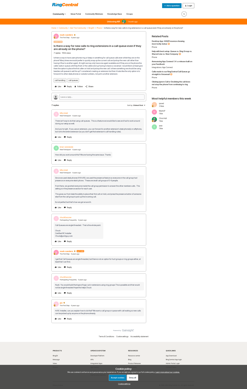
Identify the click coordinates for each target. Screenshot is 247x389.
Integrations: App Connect (162, 67)
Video (55, 363)
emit (160, 126)
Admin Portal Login (173, 363)
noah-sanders (66, 35)
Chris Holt (163, 118)
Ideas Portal (76, 14)
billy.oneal (64, 113)
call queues (73, 80)
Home (53, 28)
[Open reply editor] (99, 97)
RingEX (91, 28)
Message (56, 359)
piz (61, 303)
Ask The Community (78, 28)
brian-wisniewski (66, 147)
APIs (92, 359)
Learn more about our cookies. (167, 372)
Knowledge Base (114, 14)
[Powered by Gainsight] (123, 331)
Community (63, 28)
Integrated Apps (96, 363)
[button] (172, 5)
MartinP (162, 111)
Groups (129, 14)
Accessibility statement (139, 336)
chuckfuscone (65, 217)
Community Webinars (94, 14)
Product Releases (134, 363)
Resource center (134, 356)
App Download (171, 356)
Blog (129, 359)
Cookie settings (122, 336)
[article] (99, 125)
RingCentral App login (174, 359)
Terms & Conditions (106, 336)
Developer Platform (97, 356)
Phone (99, 28)
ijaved (161, 103)
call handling (60, 80)
